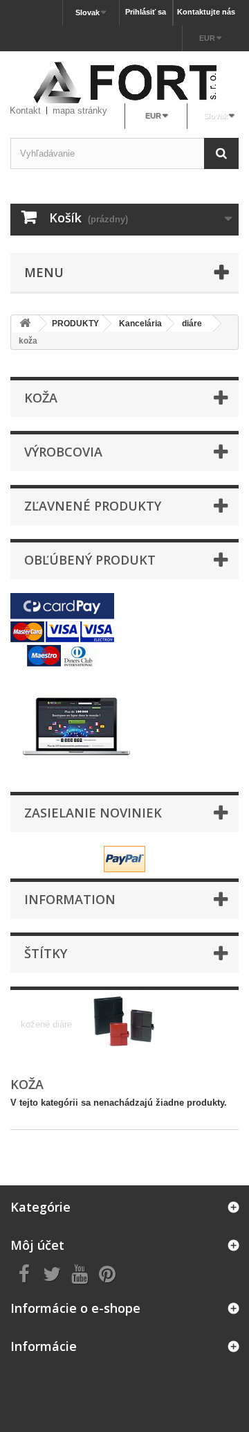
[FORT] (124, 82)
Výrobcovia (63, 451)
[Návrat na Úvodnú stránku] (25, 324)
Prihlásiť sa (145, 12)
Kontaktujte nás (206, 12)
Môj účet (37, 1245)
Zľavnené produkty (92, 505)
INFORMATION (70, 899)
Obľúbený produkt (90, 559)
